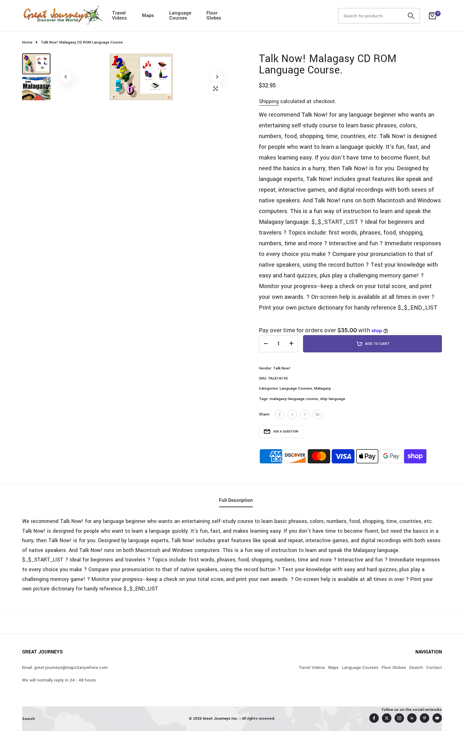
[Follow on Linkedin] (412, 718)
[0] (432, 15)
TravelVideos (119, 15)
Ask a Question (285, 432)
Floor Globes (394, 667)
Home (27, 42)
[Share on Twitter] (292, 414)
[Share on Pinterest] (305, 414)
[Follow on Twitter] (386, 718)
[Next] (217, 77)
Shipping (269, 101)
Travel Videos (312, 667)
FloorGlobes (213, 15)
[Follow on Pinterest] (424, 718)
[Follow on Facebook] (374, 718)
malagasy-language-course (294, 399)
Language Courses (296, 388)
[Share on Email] (317, 414)
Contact (434, 667)
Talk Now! (282, 368)
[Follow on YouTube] (437, 718)
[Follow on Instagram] (399, 718)
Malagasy (322, 388)
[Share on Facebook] (279, 414)
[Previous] (66, 77)
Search (416, 667)
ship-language (332, 399)
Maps (148, 15)
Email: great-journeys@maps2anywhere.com (65, 667)
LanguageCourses (180, 15)
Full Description (236, 500)
